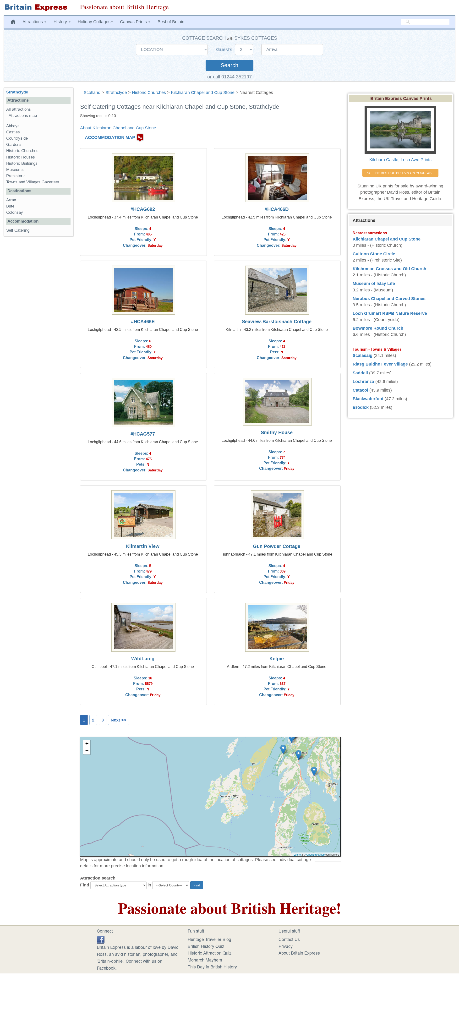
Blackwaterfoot (368, 398)
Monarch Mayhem (205, 959)
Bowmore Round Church (378, 328)
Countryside (17, 138)
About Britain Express (299, 953)
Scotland (92, 92)
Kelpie (276, 658)
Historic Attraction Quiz (209, 953)
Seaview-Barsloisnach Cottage (276, 321)
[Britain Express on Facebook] (100, 939)
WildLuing (142, 658)
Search (229, 65)
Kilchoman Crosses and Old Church (389, 268)
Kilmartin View (142, 546)
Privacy (286, 946)
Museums (15, 169)
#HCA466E (143, 321)
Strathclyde (116, 92)
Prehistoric (16, 176)
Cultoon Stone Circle (374, 253)
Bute (10, 206)
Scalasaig (362, 355)
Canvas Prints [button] (134, 21)
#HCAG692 (143, 209)
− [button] (86, 751)
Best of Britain (171, 21)
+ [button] (86, 744)
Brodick (361, 407)
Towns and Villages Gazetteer (32, 182)
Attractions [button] (33, 21)
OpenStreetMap (315, 854)
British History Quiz (206, 946)
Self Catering (17, 230)
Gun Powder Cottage (276, 546)
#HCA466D (277, 209)
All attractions (18, 109)
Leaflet (297, 854)
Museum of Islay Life (374, 283)
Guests (225, 49)
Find (84, 885)
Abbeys (13, 126)
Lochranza (363, 381)
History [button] (61, 21)
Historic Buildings (22, 163)
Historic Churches (149, 92)
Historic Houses (20, 157)
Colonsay (14, 212)
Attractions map (23, 115)
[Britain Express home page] (38, 7)
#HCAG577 (143, 434)
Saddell (360, 373)
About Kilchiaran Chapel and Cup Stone (118, 128)
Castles (13, 132)
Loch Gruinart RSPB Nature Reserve (390, 313)
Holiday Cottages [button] (94, 21)
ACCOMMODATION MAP (110, 137)
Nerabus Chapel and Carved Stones (389, 298)
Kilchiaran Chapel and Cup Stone (203, 92)
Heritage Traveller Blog (209, 939)
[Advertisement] (38, 313)
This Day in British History (212, 966)
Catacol (360, 390)
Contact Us (289, 939)
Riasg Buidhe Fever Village (380, 364)
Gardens (14, 144)
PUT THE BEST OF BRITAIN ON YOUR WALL (400, 173)
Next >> (118, 720)
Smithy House (277, 432)
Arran (11, 200)
